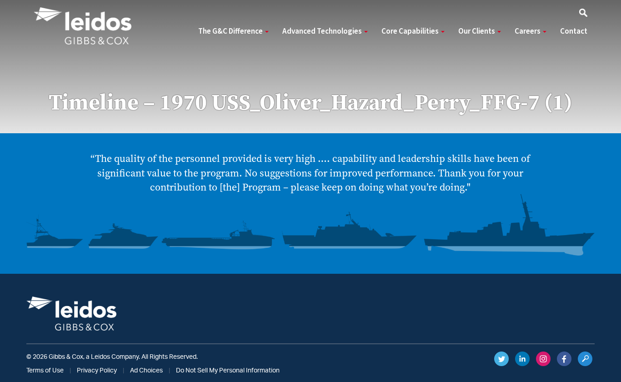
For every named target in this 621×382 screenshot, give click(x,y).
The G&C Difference (231, 31)
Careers (528, 31)
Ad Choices (146, 370)
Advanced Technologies (322, 31)
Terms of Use (45, 370)
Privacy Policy (97, 370)
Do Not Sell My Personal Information (228, 370)
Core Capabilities (410, 31)
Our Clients (477, 31)
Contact (573, 31)
